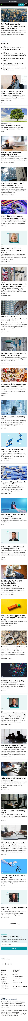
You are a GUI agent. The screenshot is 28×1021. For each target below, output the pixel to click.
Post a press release (18, 976)
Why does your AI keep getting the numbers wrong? (12, 682)
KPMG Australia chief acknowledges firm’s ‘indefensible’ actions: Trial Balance (14, 319)
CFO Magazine (5, 988)
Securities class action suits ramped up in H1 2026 (11, 153)
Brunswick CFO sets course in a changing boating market (13, 48)
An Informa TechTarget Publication (14, 1)
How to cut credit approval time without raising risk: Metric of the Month (14, 618)
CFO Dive (15, 989)
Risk (3, 524)
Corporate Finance (6, 261)
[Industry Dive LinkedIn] (2, 964)
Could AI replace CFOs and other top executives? (13, 876)
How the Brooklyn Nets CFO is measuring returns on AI (12, 548)
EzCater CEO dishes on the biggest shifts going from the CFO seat (13, 385)
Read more (8, 36)
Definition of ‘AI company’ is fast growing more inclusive (13, 64)
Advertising (15, 974)
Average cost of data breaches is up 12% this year (13, 515)
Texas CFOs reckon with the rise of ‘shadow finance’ (14, 69)
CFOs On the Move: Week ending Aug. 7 (13, 812)
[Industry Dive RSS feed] (11, 964)
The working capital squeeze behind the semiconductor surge (13, 217)
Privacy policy (4, 1014)
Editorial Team (4, 975)
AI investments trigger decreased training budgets (13, 779)
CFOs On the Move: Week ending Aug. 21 (13, 59)
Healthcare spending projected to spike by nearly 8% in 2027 (13, 354)
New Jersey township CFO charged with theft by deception (14, 648)
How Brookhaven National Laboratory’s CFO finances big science (12, 250)
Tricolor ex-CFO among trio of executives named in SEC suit (12, 184)
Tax (3, 131)
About (2, 972)
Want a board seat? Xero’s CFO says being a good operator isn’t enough (14, 54)
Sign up (21, 4)
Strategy (4, 225)
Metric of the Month (6, 625)
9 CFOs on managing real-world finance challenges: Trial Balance (13, 746)
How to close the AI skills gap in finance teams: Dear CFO (13, 450)
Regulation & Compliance (8, 162)
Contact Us (4, 977)
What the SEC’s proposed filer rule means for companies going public (14, 285)
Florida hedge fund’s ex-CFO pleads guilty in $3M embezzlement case (11, 583)
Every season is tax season (11, 125)
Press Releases (5, 985)
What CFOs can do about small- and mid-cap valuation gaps (12, 844)
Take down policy (20, 1014)
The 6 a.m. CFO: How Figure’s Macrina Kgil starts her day (12, 92)
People (4, 102)
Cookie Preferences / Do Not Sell (9, 1015)
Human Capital (5, 362)
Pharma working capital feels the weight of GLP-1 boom (13, 483)
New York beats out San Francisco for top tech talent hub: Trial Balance (13, 26)
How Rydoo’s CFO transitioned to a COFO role (14, 909)
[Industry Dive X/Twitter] (8, 964)
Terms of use (12, 1014)
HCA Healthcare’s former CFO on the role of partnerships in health (13, 714)
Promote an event (17, 982)
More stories (13, 923)
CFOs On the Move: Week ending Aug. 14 (13, 418)
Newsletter (3, 979)
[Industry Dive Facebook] (5, 964)
